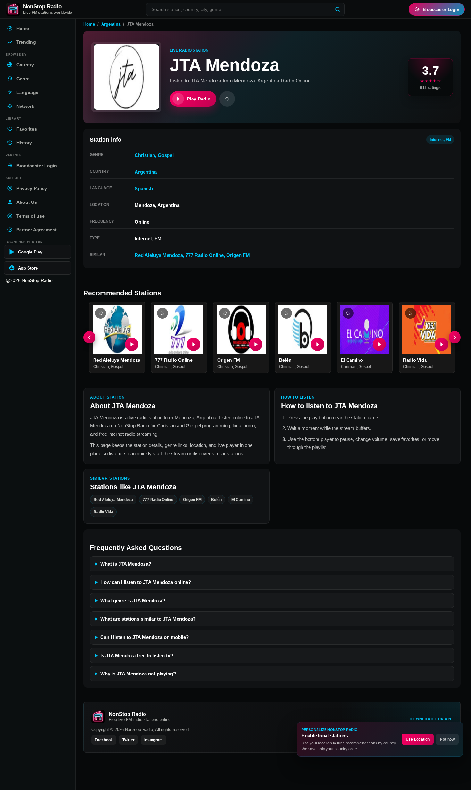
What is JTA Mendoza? (125, 564)
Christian (145, 155)
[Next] (455, 337)
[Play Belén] (317, 344)
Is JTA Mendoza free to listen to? (136, 655)
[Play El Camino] (379, 344)
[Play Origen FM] (255, 344)
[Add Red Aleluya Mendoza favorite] (100, 313)
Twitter (128, 740)
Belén (285, 360)
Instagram (153, 740)
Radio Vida (415, 360)
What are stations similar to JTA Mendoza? (148, 619)
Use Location (418, 739)
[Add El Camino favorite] (348, 313)
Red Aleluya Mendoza (159, 255)
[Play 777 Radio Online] (194, 344)
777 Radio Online (205, 255)
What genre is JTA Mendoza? (132, 600)
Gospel (166, 155)
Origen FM (238, 255)
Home (89, 24)
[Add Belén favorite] (286, 313)
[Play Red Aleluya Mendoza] (131, 344)
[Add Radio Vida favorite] (410, 313)
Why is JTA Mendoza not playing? (138, 673)
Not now (447, 739)
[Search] (338, 9)
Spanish (144, 188)
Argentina (110, 24)
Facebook (104, 740)
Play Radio (199, 98)
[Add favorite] (227, 99)
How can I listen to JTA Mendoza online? (145, 582)
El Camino (352, 360)
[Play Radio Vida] (441, 344)
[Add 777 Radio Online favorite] (162, 313)
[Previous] (89, 337)
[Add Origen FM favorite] (224, 313)
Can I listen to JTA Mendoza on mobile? (144, 637)
